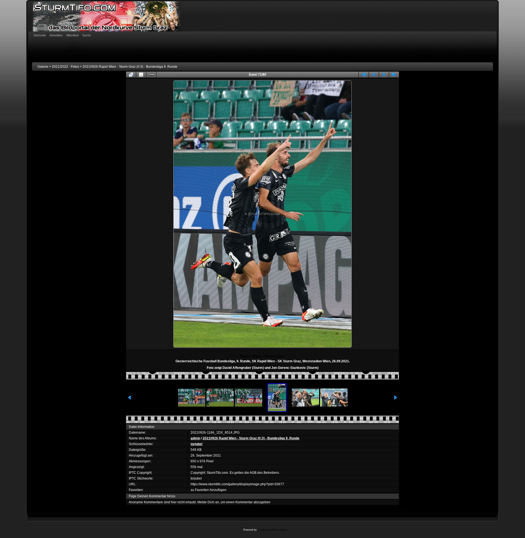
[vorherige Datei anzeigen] (374, 75)
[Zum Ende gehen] (394, 75)
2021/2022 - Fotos (65, 67)
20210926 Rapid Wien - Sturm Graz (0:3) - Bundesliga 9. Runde (130, 67)
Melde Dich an (208, 502)
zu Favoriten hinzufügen (208, 490)
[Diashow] (151, 75)
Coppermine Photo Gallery (272, 529)
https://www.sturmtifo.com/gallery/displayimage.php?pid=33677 (237, 484)
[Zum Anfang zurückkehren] (364, 75)
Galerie (42, 67)
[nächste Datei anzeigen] (384, 75)
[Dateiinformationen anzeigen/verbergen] (141, 75)
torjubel (196, 444)
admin (195, 438)
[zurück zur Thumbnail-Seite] (131, 75)
